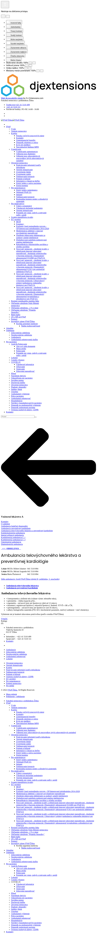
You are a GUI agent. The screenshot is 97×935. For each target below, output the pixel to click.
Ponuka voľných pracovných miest (30, 136)
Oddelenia (10, 330)
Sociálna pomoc (17, 380)
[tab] (22, 586)
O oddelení (5, 524)
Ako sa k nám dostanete (25, 346)
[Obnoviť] (3, 16)
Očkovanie (20, 367)
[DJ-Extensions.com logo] (48, 96)
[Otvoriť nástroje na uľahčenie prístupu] (5, 4)
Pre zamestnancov (18, 188)
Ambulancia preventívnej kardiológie (16, 528)
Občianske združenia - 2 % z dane (24, 308)
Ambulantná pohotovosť (21, 398)
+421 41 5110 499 (18, 105)
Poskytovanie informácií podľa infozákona (23, 670)
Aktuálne (9, 328)
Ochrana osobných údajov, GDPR (25, 410)
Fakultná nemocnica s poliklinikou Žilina (22, 701)
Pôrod (13, 373)
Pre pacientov (11, 342)
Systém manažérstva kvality (22, 217)
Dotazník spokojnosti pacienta (23, 407)
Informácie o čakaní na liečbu (28, 181)
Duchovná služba (18, 382)
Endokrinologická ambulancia (13, 533)
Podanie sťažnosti (23, 179)
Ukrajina (14, 392)
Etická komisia (22, 185)
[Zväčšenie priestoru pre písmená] (41, 70)
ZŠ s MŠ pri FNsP (18, 317)
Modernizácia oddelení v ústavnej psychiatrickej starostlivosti (29, 232)
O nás (13, 129)
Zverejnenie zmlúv (23, 174)
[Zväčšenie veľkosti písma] (30, 65)
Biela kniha (15, 315)
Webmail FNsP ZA (23, 192)
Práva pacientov (17, 396)
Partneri (14, 319)
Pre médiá (10, 686)
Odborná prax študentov (25, 154)
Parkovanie (20, 351)
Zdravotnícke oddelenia (20, 333)
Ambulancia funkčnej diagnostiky (14, 526)
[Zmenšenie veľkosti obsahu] (30, 63)
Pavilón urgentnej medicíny (27, 324)
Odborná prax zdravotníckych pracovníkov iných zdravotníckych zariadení (30, 158)
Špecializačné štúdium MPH (27, 147)
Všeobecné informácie (25, 364)
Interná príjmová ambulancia (12, 535)
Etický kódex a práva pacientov (28, 183)
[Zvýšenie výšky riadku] (29, 68)
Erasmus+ (20, 224)
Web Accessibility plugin (12, 98)
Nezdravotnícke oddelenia (21, 335)
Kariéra (14, 133)
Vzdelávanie (16, 149)
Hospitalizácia (16, 401)
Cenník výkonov (18, 360)
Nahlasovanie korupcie (25, 176)
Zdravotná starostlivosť (25, 371)
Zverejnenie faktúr (23, 172)
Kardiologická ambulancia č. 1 (13, 537)
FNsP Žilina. (13, 690)
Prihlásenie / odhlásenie (15, 696)
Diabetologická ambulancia (12, 544)
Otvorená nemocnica (19, 163)
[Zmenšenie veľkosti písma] (26, 65)
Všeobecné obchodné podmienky (29, 208)
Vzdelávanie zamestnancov (27, 151)
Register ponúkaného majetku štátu (25, 301)
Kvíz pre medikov (23, 145)
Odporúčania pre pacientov (22, 378)
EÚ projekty (16, 219)
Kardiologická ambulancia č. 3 (13, 540)
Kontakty (20, 138)
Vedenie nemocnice (19, 131)
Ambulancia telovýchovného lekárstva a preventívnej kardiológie (27, 531)
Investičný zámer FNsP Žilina (23, 321)
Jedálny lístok (16, 389)
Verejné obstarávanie (24, 170)
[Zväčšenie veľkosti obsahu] (34, 63)
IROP (18, 222)
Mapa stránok (11, 694)
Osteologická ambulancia (11, 542)
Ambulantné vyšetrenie (20, 394)
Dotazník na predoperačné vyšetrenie (26, 405)
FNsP (8, 127)
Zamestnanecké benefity (25, 140)
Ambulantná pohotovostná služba (24, 339)
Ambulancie (16, 337)
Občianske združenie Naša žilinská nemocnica (29, 830)
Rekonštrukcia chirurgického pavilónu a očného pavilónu (39, 800)
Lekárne (14, 358)
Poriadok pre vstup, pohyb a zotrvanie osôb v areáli (36, 780)
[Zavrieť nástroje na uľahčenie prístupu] (8, 16)
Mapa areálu (21, 349)
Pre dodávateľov (17, 204)
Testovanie (20, 369)
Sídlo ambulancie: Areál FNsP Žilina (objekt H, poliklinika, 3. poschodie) (30, 579)
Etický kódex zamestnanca (26, 190)
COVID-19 (15, 362)
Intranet (19, 195)
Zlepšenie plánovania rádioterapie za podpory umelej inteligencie (30, 236)
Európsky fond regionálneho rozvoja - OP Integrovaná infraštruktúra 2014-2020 (32, 227)
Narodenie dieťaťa (18, 376)
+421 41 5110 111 (13, 107)
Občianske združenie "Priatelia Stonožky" (28, 834)
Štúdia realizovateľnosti (30, 326)
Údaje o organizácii (24, 206)
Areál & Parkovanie (19, 344)
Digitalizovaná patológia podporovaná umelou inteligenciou (31, 241)
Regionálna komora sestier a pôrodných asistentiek (36, 769)
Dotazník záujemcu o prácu (27, 142)
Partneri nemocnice (13, 683)
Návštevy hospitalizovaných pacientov (26, 403)
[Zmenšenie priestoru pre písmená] (38, 70)
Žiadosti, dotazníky (18, 387)
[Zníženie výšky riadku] (26, 68)
